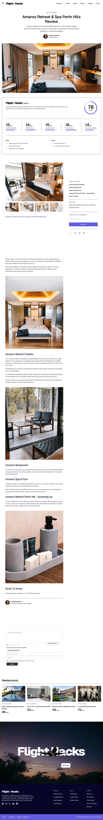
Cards (67, 3)
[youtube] (13, 804)
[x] (10, 804)
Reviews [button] (59, 3)
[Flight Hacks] (14, 3)
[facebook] (3, 804)
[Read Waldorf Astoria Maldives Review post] (64, 693)
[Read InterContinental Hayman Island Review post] (13, 693)
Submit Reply (51, 643)
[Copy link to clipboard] (71, 233)
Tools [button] (98, 3)
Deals (75, 3)
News (82, 3)
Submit (12, 664)
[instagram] (6, 804)
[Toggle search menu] (3, 3)
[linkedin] (17, 804)
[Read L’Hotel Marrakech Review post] (89, 693)
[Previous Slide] (9, 182)
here (15, 474)
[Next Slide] (59, 182)
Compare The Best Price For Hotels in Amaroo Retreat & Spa (25, 216)
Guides (90, 3)
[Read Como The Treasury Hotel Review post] (39, 693)
